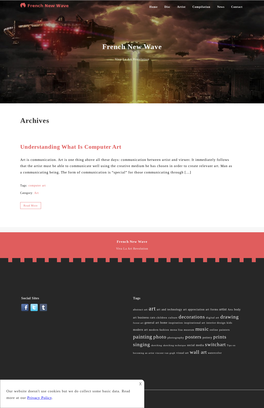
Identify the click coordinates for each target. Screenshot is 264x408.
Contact (237, 6)
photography (175, 337)
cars (152, 317)
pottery (207, 337)
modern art (140, 329)
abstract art (140, 309)
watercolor (215, 352)
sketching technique (174, 345)
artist (223, 309)
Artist (181, 6)
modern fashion (159, 329)
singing (141, 344)
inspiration (176, 322)
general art (152, 322)
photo (159, 337)
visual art (182, 352)
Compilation (201, 6)
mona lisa (176, 329)
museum (189, 329)
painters (224, 329)
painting (142, 337)
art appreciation (194, 309)
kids (229, 322)
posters (193, 337)
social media (195, 345)
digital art (212, 317)
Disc (167, 6)
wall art (198, 352)
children (161, 317)
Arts (230, 309)
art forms (212, 309)
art (152, 308)
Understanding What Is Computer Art (70, 147)
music (202, 329)
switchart (215, 344)
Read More (31, 205)
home (163, 322)
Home (153, 6)
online (214, 329)
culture (173, 317)
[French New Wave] (45, 7)
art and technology (169, 309)
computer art (37, 185)
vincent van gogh (165, 353)
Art (36, 193)
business (143, 317)
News (220, 6)
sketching (156, 345)
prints (219, 337)
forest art (138, 323)
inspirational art (194, 322)
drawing (229, 317)
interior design (216, 322)
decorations (192, 317)
